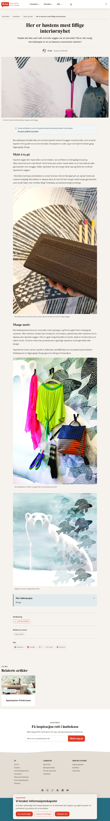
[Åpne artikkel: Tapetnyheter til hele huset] (18, 684)
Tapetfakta (76, 771)
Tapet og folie (28, 16)
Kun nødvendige (24, 814)
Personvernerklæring (21, 777)
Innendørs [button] (34, 4)
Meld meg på (76, 738)
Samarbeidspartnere (21, 771)
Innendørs (16, 16)
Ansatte (17, 768)
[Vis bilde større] (55, 87)
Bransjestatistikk (49, 768)
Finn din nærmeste (49, 771)
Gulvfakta (75, 768)
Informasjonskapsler (21, 780)
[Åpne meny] (106, 4)
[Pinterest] (57, 790)
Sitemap (17, 783)
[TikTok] (52, 790)
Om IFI (16, 764)
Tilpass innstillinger (43, 814)
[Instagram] (47, 790)
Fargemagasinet (78, 764)
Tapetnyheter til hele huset (18, 700)
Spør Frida (46, 764)
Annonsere (18, 774)
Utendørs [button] (47, 4)
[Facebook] (42, 790)
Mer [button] (58, 4)
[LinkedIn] (62, 790)
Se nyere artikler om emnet (28, 131)
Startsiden (5, 16)
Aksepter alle (62, 814)
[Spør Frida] (71, 4)
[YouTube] (68, 790)
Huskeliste (46, 774)
